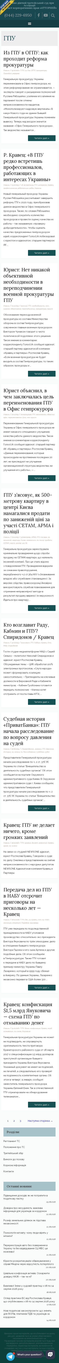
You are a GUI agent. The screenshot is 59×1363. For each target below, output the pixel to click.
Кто (49, 643)
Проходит (7, 73)
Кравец (50, 185)
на (13, 752)
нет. (47, 306)
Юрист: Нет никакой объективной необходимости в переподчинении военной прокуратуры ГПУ (28, 285)
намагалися (31, 540)
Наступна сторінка (40, 1120)
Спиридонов (13, 646)
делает (35, 843)
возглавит (25, 643)
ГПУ (22, 70)
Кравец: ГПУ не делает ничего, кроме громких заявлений (29, 831)
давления (50, 749)
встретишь (29, 185)
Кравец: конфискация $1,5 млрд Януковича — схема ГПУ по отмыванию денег (27, 1013)
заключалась (41, 414)
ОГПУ (33, 70)
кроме (5, 846)
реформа (15, 73)
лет (39, 920)
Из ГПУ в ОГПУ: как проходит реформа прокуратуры (25, 59)
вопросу (38, 749)
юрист (50, 309)
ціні (23, 543)
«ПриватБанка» (27, 749)
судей (47, 752)
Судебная (40, 752)
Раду (5, 646)
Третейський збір (13, 1153)
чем (28, 417)
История (7, 752)
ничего (14, 846)
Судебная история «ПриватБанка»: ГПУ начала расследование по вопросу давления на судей (28, 731)
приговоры (34, 923)
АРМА (33, 537)
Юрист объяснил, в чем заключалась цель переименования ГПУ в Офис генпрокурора (28, 400)
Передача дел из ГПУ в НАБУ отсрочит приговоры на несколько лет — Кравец (27, 902)
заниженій (7, 540)
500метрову (26, 537)
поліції (41, 540)
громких (28, 843)
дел (26, 920)
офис (5, 417)
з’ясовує (44, 537)
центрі (18, 543)
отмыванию (8, 1031)
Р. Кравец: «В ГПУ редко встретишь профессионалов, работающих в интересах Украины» (27, 167)
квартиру (16, 540)
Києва (23, 540)
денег (27, 1028)
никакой (6, 309)
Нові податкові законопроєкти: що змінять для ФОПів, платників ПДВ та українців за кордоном (27, 1313)
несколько (7, 923)
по (38, 540)
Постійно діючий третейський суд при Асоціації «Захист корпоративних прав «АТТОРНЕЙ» (29, 5)
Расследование (29, 752)
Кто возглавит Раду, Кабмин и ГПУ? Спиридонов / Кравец (28, 631)
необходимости (38, 306)
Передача (25, 923)
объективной (16, 309)
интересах (42, 185)
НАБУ (47, 920)
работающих (23, 188)
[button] (29, 23)
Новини (6, 70)
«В (22, 185)
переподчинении (28, 309)
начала (17, 752)
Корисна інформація (14, 1165)
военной (24, 306)
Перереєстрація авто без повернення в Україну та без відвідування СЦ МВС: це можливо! (25, 1248)
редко (31, 188)
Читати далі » (41, 137)
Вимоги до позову (13, 1159)
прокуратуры (41, 70)
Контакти (8, 1171)
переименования (15, 417)
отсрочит (16, 923)
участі (12, 543)
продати (48, 540)
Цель (24, 417)
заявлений (43, 843)
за (49, 537)
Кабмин (37, 643)
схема (19, 1031)
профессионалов (10, 188)
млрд (50, 1028)
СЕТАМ (6, 543)
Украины (38, 188)
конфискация (35, 1028)
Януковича (26, 1031)
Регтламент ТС (11, 1141)
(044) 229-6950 (18, 15)
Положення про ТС (14, 1147)
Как (29, 70)
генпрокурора (26, 414)
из (26, 70)
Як (26, 543)
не (10, 846)
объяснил (51, 414)
